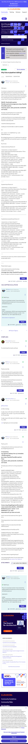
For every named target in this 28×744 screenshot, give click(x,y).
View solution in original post (8, 317)
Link (2, 422)
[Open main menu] (26, 19)
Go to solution (21, 69)
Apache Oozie (17, 76)
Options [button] (5, 65)
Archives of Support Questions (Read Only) (12, 62)
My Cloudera (5, 705)
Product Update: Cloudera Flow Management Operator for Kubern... (12, 657)
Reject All (14, 737)
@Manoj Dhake (4, 405)
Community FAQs (7, 702)
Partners (18, 12)
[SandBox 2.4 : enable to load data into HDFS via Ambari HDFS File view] (26, 330)
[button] (25, 86)
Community (4, 12)
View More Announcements (14, 666)
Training (12, 12)
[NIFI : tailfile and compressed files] (1, 330)
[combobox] (14, 39)
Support (24, 12)
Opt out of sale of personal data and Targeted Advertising (14, 732)
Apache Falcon (9, 76)
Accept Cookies (14, 740)
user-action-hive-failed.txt (16, 559)
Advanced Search (5, 43)
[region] (14, 724)
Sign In (4, 18)
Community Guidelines (8, 699)
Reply (23, 278)
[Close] (26, 708)
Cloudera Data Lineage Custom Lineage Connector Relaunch (13, 651)
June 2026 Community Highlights (10, 646)
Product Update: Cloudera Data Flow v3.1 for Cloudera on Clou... (14, 662)
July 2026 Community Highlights (9, 642)
